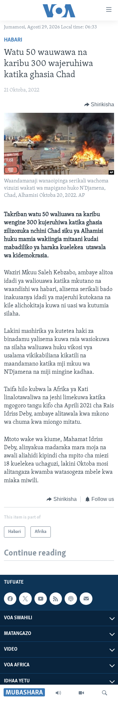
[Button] (99, 104)
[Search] (104, 693)
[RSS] (55, 598)
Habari (13, 40)
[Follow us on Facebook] (10, 598)
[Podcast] (71, 598)
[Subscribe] (86, 598)
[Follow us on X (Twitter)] (25, 598)
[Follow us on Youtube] (40, 598)
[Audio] (58, 693)
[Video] (81, 693)
